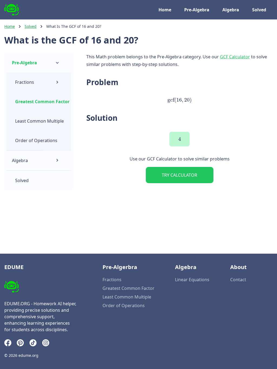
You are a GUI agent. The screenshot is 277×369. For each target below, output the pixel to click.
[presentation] (179, 100)
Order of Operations (36, 140)
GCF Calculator (235, 57)
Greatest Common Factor (42, 102)
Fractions (24, 82)
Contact (238, 280)
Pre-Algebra (196, 10)
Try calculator (179, 175)
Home (165, 10)
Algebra (230, 10)
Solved (259, 10)
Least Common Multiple (39, 121)
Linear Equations (192, 280)
